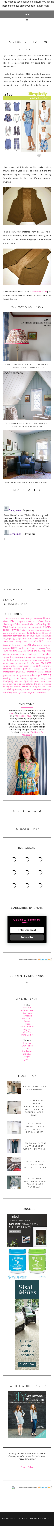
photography (9, 671)
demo (14, 645)
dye (38, 645)
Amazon (27, 1007)
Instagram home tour (26, 621)
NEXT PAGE (43, 590)
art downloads (22, 633)
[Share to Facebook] (34, 490)
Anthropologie (27, 1010)
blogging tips (15, 638)
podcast (20, 671)
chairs (5, 641)
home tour (31, 657)
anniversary (45, 630)
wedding (7, 692)
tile (11, 686)
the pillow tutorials (42, 684)
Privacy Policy (27, 1467)
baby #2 (40, 633)
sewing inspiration (29, 678)
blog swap (46, 635)
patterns (46, 668)
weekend (41, 692)
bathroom (17, 635)
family (21, 648)
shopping (8, 681)
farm (27, 648)
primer (40, 672)
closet (11, 641)
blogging (6, 638)
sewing (46, 675)
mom (11, 713)
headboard (7, 654)
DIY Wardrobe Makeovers (14, 618)
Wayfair (27, 1029)
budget (48, 638)
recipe (11, 675)
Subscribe (27, 937)
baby (32, 632)
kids (4, 660)
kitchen (10, 660)
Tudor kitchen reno (29, 630)
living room (37, 660)
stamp (48, 681)
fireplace (34, 648)
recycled (30, 675)
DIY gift (29, 618)
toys (43, 687)
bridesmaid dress (36, 638)
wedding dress (30, 692)
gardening (28, 650)
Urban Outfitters (27, 1026)
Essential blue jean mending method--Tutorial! (35, 1164)
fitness (42, 648)
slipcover (19, 681)
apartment (7, 633)
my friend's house (32, 663)
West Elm (27, 1032)
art (14, 633)
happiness (46, 651)
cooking (18, 641)
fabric (14, 647)
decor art (7, 645)
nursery (6, 666)
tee (31, 684)
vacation (27, 689)
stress (22, 684)
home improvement (14, 657)
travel (48, 686)
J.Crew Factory (27, 1045)
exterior (6, 648)
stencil (15, 684)
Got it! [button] (27, 14)
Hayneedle (27, 1015)
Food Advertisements (27, 959)
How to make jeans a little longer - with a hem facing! (34, 1146)
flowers (48, 648)
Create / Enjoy (19, 1519)
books (25, 638)
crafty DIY (37, 641)
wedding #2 (18, 692)
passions (36, 669)
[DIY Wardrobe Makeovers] (27, 1437)
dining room (22, 645)
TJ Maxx (27, 1023)
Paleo (17, 624)
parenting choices (11, 669)
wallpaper (46, 689)
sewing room (45, 678)
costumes (26, 641)
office (13, 666)
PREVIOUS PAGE (13, 590)
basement (7, 635)
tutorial (7, 689)
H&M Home (27, 1013)
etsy (49, 645)
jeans (48, 657)
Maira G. (47, 1519)
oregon (19, 666)
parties (26, 668)
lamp (22, 660)
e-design (44, 645)
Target (27, 1021)
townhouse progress (31, 686)
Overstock (27, 1018)
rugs (38, 675)
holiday (32, 654)
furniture (13, 650)
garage (20, 651)
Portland (25, 624)
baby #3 (48, 633)
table (28, 684)
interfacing (41, 658)
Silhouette (33, 624)
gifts (35, 650)
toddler (17, 687)
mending (47, 660)
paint (38, 665)
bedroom (35, 635)
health (16, 654)
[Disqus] (27, 542)
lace (17, 660)
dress (32, 644)
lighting (28, 660)
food (5, 650)
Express (27, 1043)
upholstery (17, 689)
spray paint (39, 681)
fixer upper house (24, 715)
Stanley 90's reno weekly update (25, 627)
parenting (46, 666)
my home (46, 663)
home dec (44, 654)
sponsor (28, 681)
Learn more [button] (43, 5)
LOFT (27, 1048)
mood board (8, 663)
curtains (47, 641)
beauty (26, 635)
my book (19, 663)
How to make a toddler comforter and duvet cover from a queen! (27, 425)
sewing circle (11, 678)
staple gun (7, 684)
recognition (21, 675)
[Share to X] (29, 490)
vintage (36, 689)
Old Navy (27, 1053)
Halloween (37, 618)
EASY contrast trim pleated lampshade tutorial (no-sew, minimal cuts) (27, 366)
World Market (27, 1034)
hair (39, 651)
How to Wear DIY (39, 291)
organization (29, 666)
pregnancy (31, 671)
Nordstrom (27, 1051)
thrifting (6, 686)
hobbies (23, 654)
